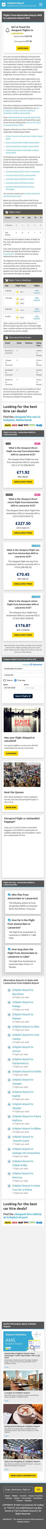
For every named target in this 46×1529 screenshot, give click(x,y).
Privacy (19, 1500)
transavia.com (8, 254)
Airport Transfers (36, 1496)
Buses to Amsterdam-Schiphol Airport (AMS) (22, 143)
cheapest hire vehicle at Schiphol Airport (22, 1216)
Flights (15, 1496)
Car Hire (23, 1496)
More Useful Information (23, 1476)
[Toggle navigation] (40, 4)
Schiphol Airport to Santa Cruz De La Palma (26, 1189)
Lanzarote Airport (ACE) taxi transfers (20, 183)
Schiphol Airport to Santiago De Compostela (26, 1152)
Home (7, 1496)
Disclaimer (38, 1498)
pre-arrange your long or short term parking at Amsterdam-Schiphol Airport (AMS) (21, 110)
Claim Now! (11, 753)
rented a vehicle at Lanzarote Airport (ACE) (24, 117)
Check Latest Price (23, 482)
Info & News (26, 1498)
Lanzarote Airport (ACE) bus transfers (20, 179)
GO (38, 1489)
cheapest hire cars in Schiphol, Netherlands (21, 418)
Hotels (17, 1498)
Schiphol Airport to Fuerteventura (22, 1063)
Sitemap (28, 1500)
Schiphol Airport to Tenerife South (22, 1140)
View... (7, 1367)
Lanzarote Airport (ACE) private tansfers (21, 175)
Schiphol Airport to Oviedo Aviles (22, 1165)
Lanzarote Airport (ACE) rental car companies (23, 172)
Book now (23, 48)
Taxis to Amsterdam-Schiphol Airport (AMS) (22, 146)
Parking (9, 1498)
